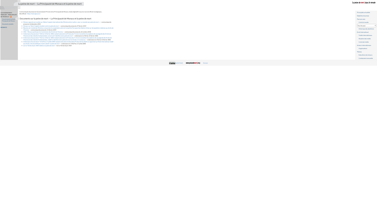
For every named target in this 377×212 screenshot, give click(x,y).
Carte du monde (363, 22)
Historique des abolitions (366, 29)
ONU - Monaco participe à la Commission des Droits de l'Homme (43, 32)
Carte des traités (364, 42)
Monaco (4, 27)
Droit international (363, 32)
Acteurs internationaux (364, 45)
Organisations (363, 48)
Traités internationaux (365, 35)
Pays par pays (361, 19)
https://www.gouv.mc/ (34, 14)
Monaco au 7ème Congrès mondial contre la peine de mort (41, 26)
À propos (205, 63)
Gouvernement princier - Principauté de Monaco (9, 20)
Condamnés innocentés (366, 58)
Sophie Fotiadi (179, 63)
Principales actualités (363, 12)
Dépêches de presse (363, 16)
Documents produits (7, 24)
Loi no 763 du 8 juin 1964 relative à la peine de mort (39, 45)
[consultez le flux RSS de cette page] (11, 16)
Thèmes (359, 52)
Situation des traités (365, 38)
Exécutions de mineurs (365, 55)
